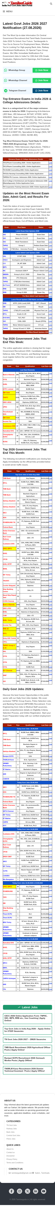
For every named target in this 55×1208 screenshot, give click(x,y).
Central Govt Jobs (13, 1135)
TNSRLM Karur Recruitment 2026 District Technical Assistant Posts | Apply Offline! (25, 1069)
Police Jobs (10, 1139)
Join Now (43, 70)
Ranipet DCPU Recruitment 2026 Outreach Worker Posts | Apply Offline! (24, 1059)
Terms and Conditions (14, 1163)
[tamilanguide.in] (17, 4)
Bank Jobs (10, 1132)
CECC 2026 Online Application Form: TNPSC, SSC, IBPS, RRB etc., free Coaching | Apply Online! (25, 1018)
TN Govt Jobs (11, 1125)
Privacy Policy (11, 1159)
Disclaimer (10, 1156)
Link (50, 163)
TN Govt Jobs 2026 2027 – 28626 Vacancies (25, 1039)
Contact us (10, 1152)
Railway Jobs (11, 1129)
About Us (10, 1149)
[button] (51, 4)
